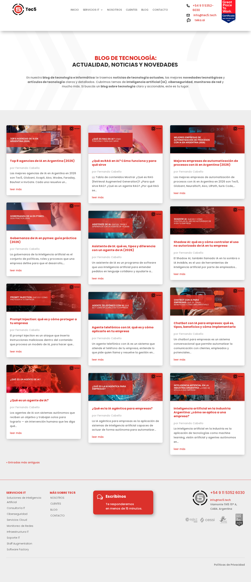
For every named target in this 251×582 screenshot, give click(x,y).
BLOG (144, 10)
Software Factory (18, 549)
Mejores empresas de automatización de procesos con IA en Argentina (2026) (206, 163)
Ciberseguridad (17, 514)
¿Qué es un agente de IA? (29, 400)
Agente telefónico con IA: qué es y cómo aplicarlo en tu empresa (123, 329)
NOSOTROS (114, 10)
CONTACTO (160, 10)
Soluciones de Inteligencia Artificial (24, 500)
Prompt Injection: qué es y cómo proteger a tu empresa (43, 321)
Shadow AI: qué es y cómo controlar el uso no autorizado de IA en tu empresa (206, 244)
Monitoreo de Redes (20, 526)
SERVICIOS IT (91, 10)
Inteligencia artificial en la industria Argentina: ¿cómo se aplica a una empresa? (202, 412)
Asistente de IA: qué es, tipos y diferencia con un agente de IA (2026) (123, 248)
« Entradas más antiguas (23, 462)
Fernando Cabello (27, 168)
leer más (16, 189)
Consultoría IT (16, 508)
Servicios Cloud (17, 520)
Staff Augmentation (19, 543)
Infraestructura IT (18, 532)
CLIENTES (131, 10)
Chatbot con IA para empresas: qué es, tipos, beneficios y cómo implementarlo (205, 325)
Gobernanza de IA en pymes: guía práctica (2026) (43, 240)
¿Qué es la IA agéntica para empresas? (122, 408)
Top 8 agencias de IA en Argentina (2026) (42, 161)
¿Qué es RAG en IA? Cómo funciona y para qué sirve (124, 163)
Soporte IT (13, 538)
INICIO (75, 10)
